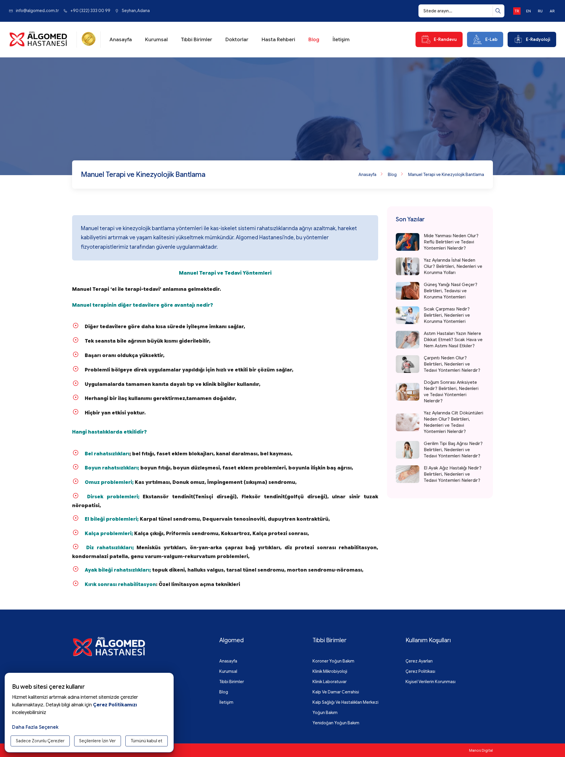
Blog (313, 39)
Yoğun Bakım (325, 712)
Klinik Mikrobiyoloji (330, 671)
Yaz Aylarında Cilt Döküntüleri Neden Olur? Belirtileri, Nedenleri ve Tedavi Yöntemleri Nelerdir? (453, 422)
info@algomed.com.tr (37, 10)
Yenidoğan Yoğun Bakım (336, 723)
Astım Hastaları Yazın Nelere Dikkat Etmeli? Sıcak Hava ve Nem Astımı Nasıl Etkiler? (453, 339)
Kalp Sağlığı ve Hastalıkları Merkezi (345, 702)
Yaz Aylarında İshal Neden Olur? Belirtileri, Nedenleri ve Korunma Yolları (453, 266)
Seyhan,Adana (136, 10)
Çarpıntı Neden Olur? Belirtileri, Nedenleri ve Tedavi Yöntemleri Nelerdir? (452, 364)
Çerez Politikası (420, 671)
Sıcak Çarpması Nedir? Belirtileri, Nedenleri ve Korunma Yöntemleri (447, 315)
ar (552, 11)
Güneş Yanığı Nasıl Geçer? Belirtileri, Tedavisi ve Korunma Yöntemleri (450, 291)
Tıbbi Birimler (196, 39)
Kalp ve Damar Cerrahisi (336, 692)
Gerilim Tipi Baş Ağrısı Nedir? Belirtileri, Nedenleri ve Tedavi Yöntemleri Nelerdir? (453, 450)
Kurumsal (156, 39)
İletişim (341, 39)
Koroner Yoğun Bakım (333, 661)
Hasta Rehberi (278, 39)
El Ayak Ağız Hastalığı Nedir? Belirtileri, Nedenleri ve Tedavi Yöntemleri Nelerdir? (452, 474)
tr (517, 11)
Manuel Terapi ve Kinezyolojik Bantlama (446, 174)
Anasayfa (120, 39)
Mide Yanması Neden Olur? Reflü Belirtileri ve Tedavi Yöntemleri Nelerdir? (451, 242)
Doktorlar (236, 39)
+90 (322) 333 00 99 (90, 10)
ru (540, 11)
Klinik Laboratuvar (330, 681)
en (528, 11)
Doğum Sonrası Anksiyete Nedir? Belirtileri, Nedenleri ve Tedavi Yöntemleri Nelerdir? (451, 392)
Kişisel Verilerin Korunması (431, 681)
